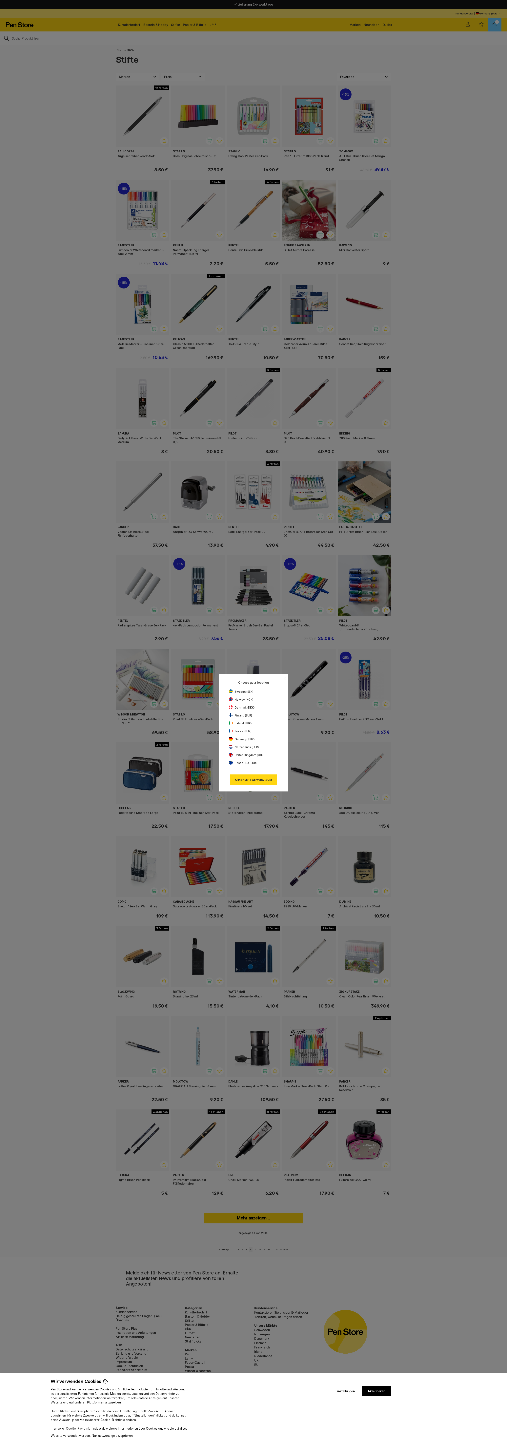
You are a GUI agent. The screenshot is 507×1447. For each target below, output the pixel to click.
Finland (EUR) (243, 715)
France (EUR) (243, 731)
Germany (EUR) (245, 739)
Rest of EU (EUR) (246, 763)
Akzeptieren (376, 1391)
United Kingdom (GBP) (249, 755)
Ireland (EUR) (243, 723)
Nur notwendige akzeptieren (112, 1436)
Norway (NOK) (244, 699)
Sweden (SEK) (244, 691)
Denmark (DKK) (245, 707)
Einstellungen (345, 1391)
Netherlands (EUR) (247, 747)
